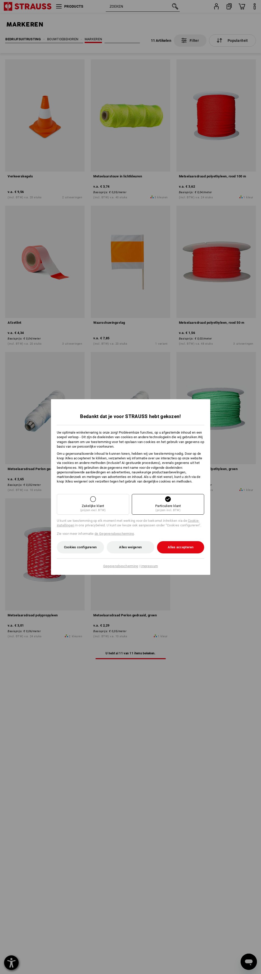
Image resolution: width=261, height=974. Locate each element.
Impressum (149, 566)
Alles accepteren (181, 547)
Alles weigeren (130, 547)
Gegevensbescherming (120, 566)
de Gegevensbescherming (114, 534)
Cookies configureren (80, 547)
